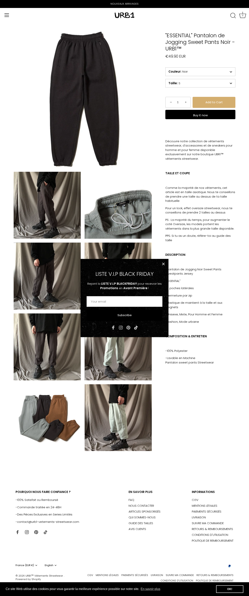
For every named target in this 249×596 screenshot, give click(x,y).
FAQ (131, 500)
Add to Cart (214, 102)
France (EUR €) (25, 565)
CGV (195, 500)
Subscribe (124, 315)
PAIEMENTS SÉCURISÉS (206, 511)
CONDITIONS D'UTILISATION (210, 535)
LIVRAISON (199, 517)
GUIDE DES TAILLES (141, 523)
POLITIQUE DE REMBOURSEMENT (212, 541)
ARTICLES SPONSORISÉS (144, 511)
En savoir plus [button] (150, 589)
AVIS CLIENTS (137, 529)
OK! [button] (229, 589)
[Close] (163, 264)
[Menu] (7, 15)
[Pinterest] (128, 327)
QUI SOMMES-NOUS (142, 517)
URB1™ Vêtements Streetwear (44, 575)
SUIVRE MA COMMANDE (208, 523)
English (49, 565)
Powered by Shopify (28, 579)
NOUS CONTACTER (141, 506)
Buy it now (200, 115)
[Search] (233, 15)
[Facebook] (113, 327)
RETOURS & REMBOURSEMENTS (212, 529)
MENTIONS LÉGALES (204, 506)
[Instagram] (121, 327)
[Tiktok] (136, 327)
